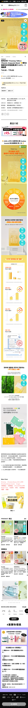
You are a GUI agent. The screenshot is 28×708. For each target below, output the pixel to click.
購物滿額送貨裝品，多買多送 (14, 105)
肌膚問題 (8, 56)
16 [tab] (24, 600)
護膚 (2, 56)
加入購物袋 (14, 704)
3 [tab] (5, 600)
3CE (9, 614)
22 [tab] (15, 602)
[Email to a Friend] (8, 114)
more (13, 78)
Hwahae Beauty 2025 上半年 (15, 482)
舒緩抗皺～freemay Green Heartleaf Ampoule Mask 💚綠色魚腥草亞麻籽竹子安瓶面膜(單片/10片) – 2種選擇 (7, 540)
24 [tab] (18, 602)
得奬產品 (4, 485)
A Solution (21, 614)
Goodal (3, 567)
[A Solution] (21, 611)
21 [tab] (13, 602)
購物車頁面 (13, 678)
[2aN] (3, 611)
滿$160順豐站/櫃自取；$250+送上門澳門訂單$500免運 (16, 99)
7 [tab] (11, 600)
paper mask (5, 487)
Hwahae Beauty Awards (8, 484)
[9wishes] (15, 611)
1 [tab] (2, 600)
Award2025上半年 (20, 485)
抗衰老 (14, 56)
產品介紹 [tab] (14, 123)
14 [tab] (21, 600)
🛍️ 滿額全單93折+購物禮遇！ (7, 9)
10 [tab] (15, 600)
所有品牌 (24, 607)
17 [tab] (26, 600)
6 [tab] (9, 600)
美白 (17, 487)
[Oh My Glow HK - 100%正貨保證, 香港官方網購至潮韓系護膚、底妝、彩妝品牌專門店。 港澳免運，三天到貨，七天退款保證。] (14, 5)
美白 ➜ (12, 510)
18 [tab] (9, 602)
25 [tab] (19, 602)
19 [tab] (10, 602)
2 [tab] (3, 600)
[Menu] (2, 5)
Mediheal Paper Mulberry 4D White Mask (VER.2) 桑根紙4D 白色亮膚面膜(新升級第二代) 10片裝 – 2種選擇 (20, 570)
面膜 (7, 489)
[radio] (4, 90)
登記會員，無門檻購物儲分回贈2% (15, 108)
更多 (25, 518)
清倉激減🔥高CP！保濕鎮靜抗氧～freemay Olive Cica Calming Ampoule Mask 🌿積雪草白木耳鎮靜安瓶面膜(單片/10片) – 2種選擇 (20, 540)
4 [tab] (6, 600)
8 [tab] (12, 600)
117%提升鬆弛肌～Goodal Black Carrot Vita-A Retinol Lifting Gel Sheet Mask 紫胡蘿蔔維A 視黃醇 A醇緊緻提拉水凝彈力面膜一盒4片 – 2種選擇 (7, 571)
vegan (18, 484)
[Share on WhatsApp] (2, 114)
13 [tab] (20, 600)
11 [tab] (17, 600)
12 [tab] (18, 600)
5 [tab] (8, 600)
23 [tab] (16, 602)
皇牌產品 (10, 485)
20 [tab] (12, 602)
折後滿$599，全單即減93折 (14, 103)
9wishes (15, 614)
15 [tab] (23, 600)
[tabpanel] (10, 591)
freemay (3, 59)
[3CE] (9, 611)
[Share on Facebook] (5, 114)
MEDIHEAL (17, 567)
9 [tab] (14, 600)
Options (3, 87)
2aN (3, 614)
